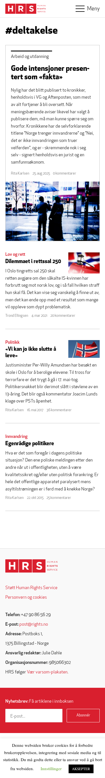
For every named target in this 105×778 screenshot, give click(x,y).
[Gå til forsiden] (31, 566)
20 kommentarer (62, 316)
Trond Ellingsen (16, 316)
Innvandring (16, 437)
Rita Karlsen (20, 173)
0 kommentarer (64, 173)
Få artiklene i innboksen (39, 701)
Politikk (12, 342)
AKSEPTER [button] (81, 768)
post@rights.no (33, 624)
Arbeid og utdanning (30, 57)
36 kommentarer (59, 410)
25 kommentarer (58, 498)
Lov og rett (15, 254)
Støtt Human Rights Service (31, 588)
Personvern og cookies (26, 597)
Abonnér (83, 715)
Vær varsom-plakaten (47, 672)
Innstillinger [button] (51, 768)
